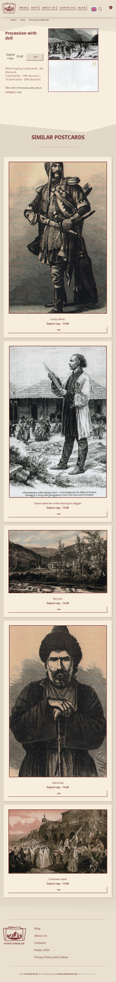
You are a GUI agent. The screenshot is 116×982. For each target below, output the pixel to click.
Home (14, 19)
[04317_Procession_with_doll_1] (73, 76)
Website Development (87, 974)
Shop (22, 19)
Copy (18, 92)
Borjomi (57, 598)
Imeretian (58, 782)
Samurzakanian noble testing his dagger (58, 503)
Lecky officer (57, 319)
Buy (36, 56)
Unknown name (58, 879)
